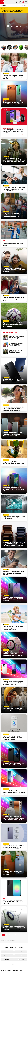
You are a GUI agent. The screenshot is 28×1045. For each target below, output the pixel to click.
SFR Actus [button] (3, 5)
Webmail (19, 2)
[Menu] (26, 2)
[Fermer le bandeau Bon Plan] (26, 10)
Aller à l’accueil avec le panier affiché (16, 2)
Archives (3, 970)
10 (18, 935)
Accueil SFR (2, 2)
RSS (21, 970)
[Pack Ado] (14, 122)
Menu (26, 2)
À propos (15, 970)
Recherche (13, 2)
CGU (9, 970)
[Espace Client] (23, 2)
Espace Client (23, 2)
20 (21, 935)
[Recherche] (13, 2)
